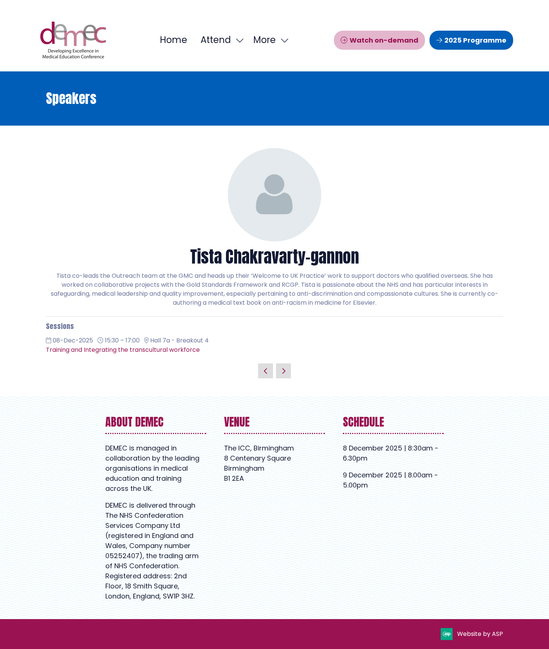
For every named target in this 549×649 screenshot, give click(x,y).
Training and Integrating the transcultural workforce (123, 349)
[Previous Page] (265, 370)
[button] (269, 40)
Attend (216, 40)
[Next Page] (283, 370)
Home (173, 40)
